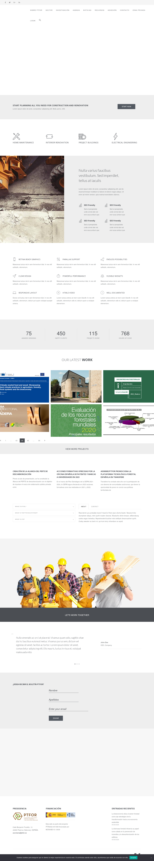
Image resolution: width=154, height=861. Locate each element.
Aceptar (133, 857)
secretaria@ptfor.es (20, 833)
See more (21, 67)
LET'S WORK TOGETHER (77, 614)
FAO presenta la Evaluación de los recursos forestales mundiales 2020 (73, 409)
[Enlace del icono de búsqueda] (40, 20)
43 (16, 440)
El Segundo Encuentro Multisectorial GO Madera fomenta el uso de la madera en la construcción (128, 376)
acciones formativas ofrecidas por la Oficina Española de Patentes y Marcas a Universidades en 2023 (76, 474)
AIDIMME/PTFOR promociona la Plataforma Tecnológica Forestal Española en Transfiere (118, 474)
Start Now (126, 106)
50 (39, 440)
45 (28, 440)
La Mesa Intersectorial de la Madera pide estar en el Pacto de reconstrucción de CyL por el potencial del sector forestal (22, 411)
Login (33, 21)
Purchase (40, 67)
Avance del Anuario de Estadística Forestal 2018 (124, 409)
